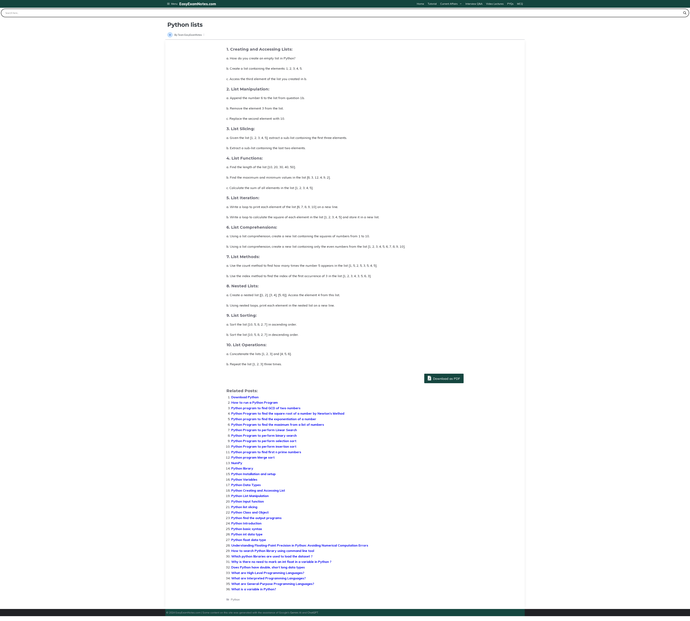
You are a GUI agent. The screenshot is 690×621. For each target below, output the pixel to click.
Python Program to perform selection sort (263, 441)
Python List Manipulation (250, 496)
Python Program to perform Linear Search (264, 430)
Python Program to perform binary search (264, 435)
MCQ (520, 3)
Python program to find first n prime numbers (266, 452)
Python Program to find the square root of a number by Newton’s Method (287, 413)
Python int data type (247, 534)
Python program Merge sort (253, 457)
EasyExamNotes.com (197, 4)
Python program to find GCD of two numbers (265, 408)
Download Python (245, 397)
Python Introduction (246, 523)
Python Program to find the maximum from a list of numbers (277, 424)
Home (420, 3)
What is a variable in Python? (253, 589)
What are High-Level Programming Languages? (267, 573)
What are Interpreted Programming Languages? (268, 578)
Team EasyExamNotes (190, 34)
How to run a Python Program (254, 402)
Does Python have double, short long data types (268, 567)
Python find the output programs (256, 518)
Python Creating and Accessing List (258, 490)
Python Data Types (246, 485)
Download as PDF (446, 379)
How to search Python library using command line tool (272, 551)
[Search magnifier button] (684, 12)
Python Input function (247, 501)
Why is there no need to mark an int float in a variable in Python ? (281, 562)
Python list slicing (244, 507)
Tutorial (432, 3)
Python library (242, 468)
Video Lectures (495, 3)
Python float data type (248, 540)
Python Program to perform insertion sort (263, 446)
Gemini (294, 612)
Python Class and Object (250, 512)
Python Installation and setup (253, 474)
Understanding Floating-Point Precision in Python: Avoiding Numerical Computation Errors (299, 545)
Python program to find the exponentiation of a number (273, 419)
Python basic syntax (246, 529)
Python (235, 599)
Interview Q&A (474, 3)
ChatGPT (312, 612)
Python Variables (244, 479)
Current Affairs (449, 3)
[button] (172, 4)
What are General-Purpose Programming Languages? (272, 584)
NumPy (236, 463)
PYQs (510, 3)
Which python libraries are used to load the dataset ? (271, 556)
